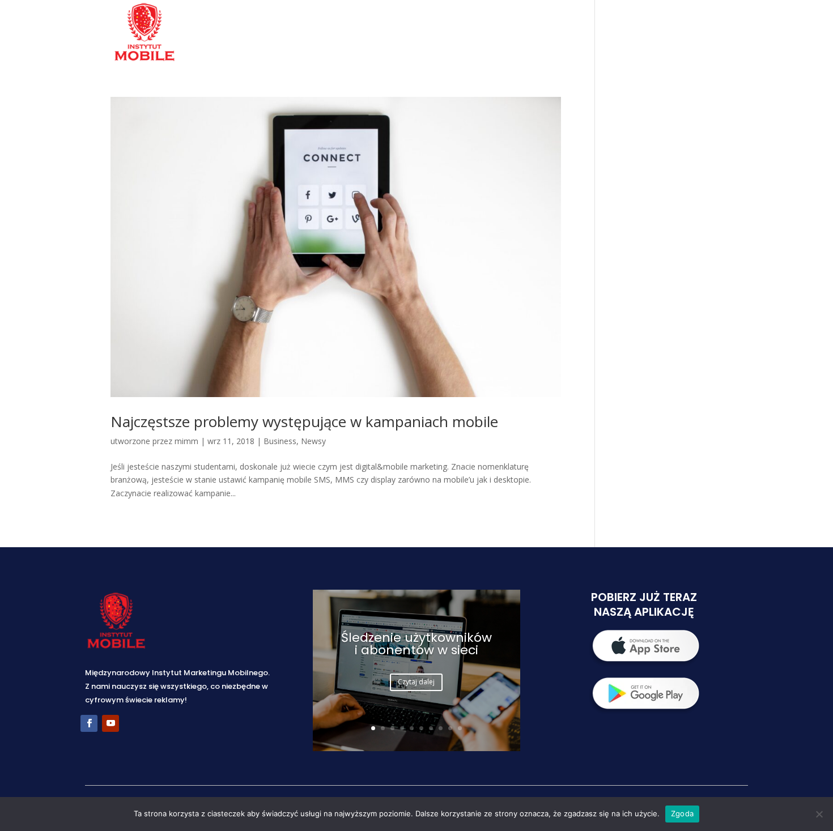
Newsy (313, 441)
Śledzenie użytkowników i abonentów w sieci (416, 644)
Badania (482, 33)
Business (280, 441)
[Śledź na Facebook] (88, 723)
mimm (186, 441)
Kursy (618, 33)
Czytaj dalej (416, 682)
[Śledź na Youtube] (110, 723)
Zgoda (682, 813)
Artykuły (674, 33)
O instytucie (412, 33)
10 (460, 728)
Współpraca (552, 33)
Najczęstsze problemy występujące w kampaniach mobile (304, 421)
